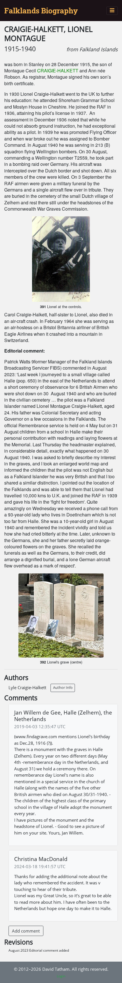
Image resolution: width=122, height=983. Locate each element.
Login (61, 976)
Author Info (63, 687)
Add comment (26, 931)
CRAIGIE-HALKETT (57, 70)
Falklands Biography (41, 10)
